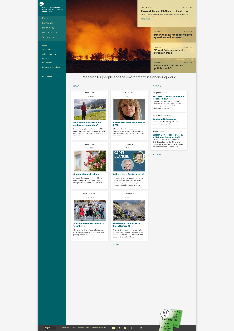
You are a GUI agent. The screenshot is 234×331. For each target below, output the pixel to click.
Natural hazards (50, 33)
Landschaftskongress (164, 119)
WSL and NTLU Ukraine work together (88, 224)
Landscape (47, 23)
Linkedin (119, 328)
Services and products (51, 67)
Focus (44, 45)
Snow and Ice (49, 37)
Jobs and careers (49, 54)
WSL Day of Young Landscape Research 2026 (168, 97)
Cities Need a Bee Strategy (127, 174)
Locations (65, 328)
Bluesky (125, 328)
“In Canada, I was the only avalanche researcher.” (87, 123)
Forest (45, 18)
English (47, 328)
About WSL (46, 50)
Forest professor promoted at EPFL (129, 123)
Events (157, 87)
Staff (73, 328)
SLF (141, 328)
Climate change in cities (86, 174)
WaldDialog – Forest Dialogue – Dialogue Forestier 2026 (169, 135)
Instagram (131, 328)
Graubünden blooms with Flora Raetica (126, 224)
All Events (157, 154)
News (76, 87)
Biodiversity (48, 28)
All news (117, 244)
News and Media (83, 328)
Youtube (113, 328)
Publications (47, 63)
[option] (166, 13)
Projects (45, 58)
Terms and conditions (99, 328)
